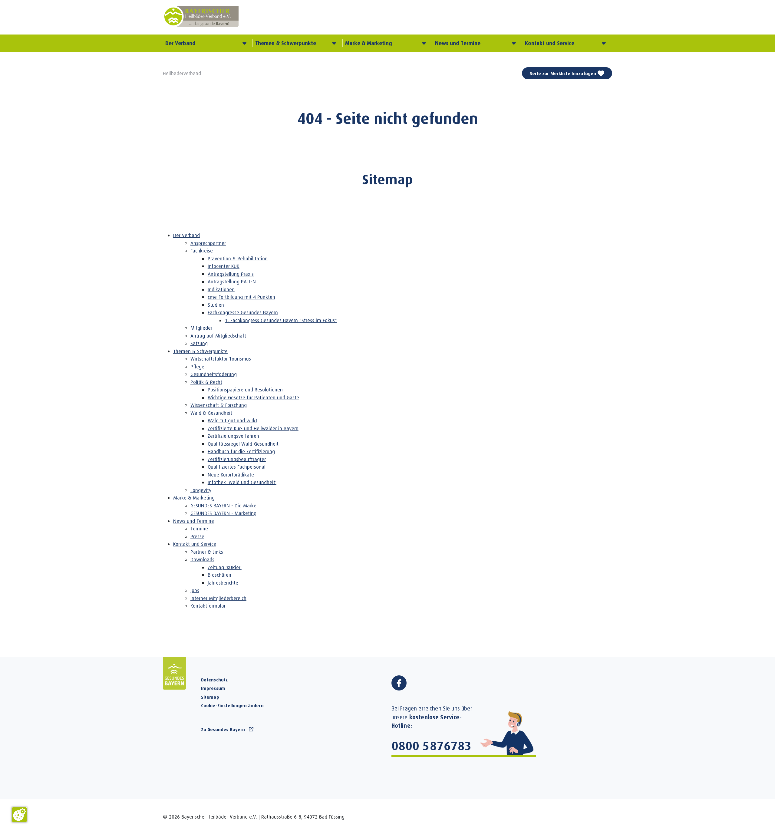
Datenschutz (214, 679)
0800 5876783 (431, 745)
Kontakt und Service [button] (549, 43)
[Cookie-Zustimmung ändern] (19, 814)
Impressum (213, 688)
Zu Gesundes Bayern (223, 729)
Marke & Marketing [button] (368, 43)
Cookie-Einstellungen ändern (232, 705)
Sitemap (210, 697)
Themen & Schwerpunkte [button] (285, 43)
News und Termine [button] (457, 43)
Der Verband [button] (180, 43)
